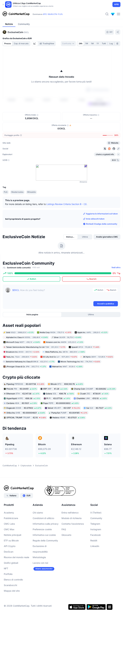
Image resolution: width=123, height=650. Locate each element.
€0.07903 (23, 408)
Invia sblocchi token (95, 219)
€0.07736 (58, 398)
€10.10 (91, 398)
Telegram (95, 523)
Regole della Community (45, 540)
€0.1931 (21, 403)
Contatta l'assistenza (73, 523)
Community (96, 518)
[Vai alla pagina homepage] (16, 14)
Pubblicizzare (11, 518)
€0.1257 (64, 408)
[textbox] (51, 294)
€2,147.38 (22, 393)
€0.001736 (25, 384)
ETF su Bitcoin (11, 540)
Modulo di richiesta (72, 518)
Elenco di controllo (13, 579)
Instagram (95, 529)
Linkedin (94, 546)
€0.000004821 (25, 413)
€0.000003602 (61, 403)
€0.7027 (99, 408)
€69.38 (23, 398)
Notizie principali (12, 535)
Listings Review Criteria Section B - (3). (66, 204)
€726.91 (94, 393)
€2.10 (26, 417)
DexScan (8, 551)
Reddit (93, 540)
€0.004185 (69, 413)
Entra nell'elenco (70, 512)
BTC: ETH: (53, 14)
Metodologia (39, 557)
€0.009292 (94, 389)
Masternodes (17, 192)
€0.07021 (68, 417)
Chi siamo (38, 512)
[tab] (35, 43)
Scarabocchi (10, 585)
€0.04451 (21, 389)
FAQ (64, 529)
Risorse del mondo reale (16, 557)
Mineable (31, 192)
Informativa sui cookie (44, 535)
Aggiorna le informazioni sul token (102, 213)
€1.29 (55, 389)
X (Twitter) (95, 512)
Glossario (66, 535)
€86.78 (60, 393)
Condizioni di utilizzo (43, 518)
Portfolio (8, 574)
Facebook (95, 535)
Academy (9, 512)
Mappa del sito (12, 590)
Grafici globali (11, 562)
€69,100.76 (67, 384)
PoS (6, 192)
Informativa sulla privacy (45, 523)
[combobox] (68, 43)
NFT (6, 568)
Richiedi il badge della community (101, 224)
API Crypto (9, 546)
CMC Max (9, 529)
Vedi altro (115, 267)
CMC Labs (9, 523)
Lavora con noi (40, 562)
